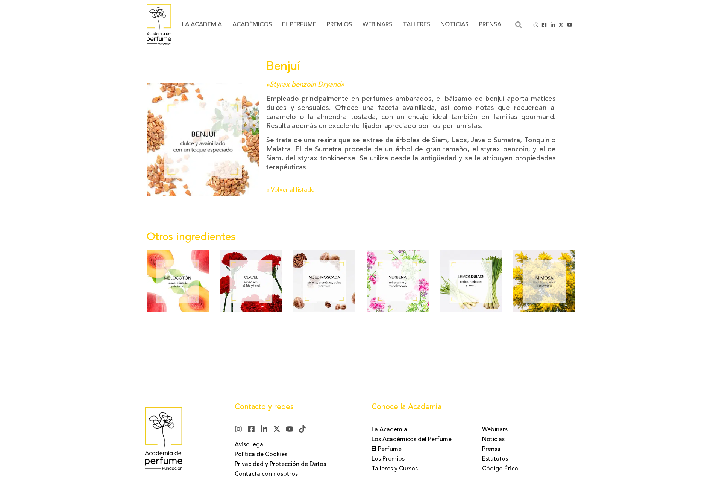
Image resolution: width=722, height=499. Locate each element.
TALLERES (416, 25)
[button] (518, 24)
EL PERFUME (299, 25)
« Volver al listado (290, 190)
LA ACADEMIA (202, 25)
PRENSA (490, 25)
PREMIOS (339, 25)
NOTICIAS (454, 25)
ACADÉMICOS (252, 25)
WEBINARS (377, 25)
